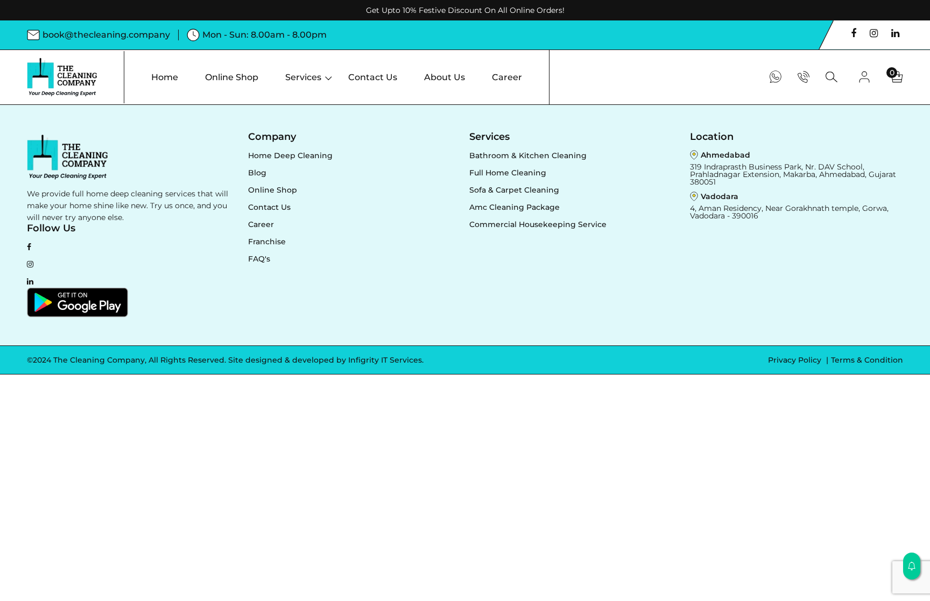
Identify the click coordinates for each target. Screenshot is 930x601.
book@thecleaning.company (106, 35)
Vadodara (719, 196)
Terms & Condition (867, 360)
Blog (257, 173)
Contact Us (269, 207)
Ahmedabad (725, 155)
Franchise (267, 241)
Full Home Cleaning (507, 173)
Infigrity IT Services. (386, 360)
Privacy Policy (795, 360)
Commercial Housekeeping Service (538, 224)
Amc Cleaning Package (514, 207)
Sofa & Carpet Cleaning (514, 190)
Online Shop (272, 190)
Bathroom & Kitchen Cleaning (528, 155)
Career (261, 224)
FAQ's (259, 259)
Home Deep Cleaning (290, 155)
